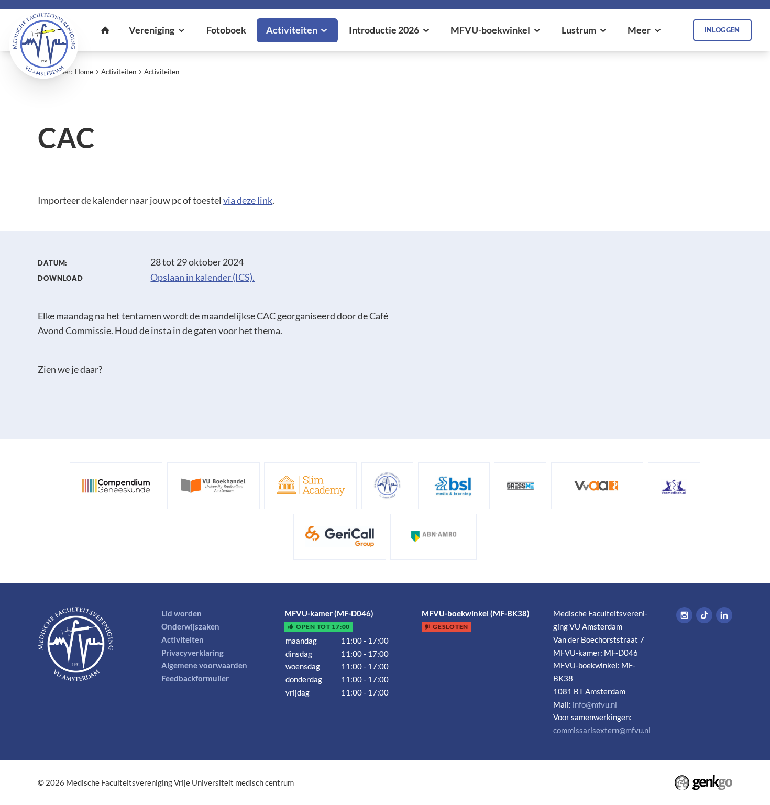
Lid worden (181, 613)
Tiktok (704, 615)
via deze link (247, 200)
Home (84, 72)
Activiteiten (118, 72)
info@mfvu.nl (595, 704)
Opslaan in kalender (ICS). (202, 277)
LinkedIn (724, 615)
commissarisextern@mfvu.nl (602, 730)
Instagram (684, 615)
